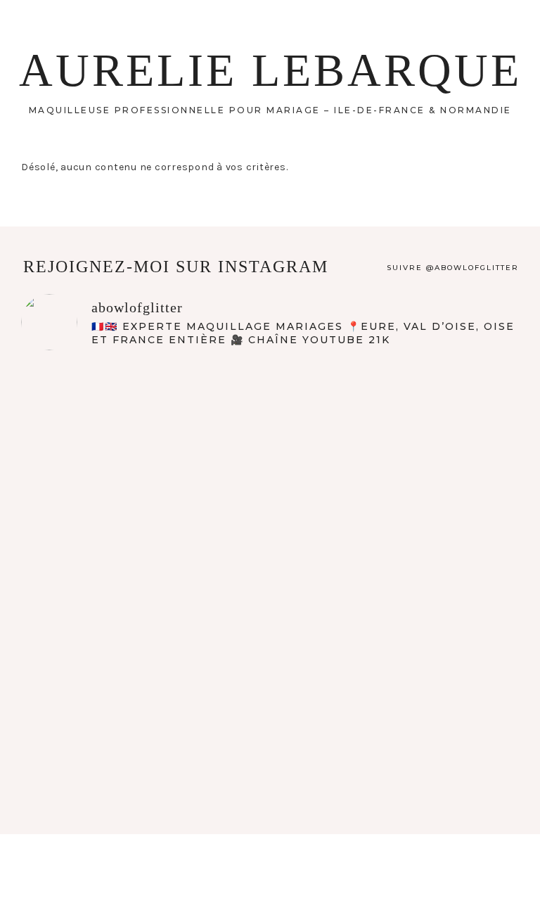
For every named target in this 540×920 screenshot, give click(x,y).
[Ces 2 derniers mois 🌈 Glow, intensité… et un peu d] (395, 436)
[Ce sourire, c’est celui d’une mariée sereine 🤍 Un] (144, 579)
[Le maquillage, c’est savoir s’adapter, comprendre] (144, 721)
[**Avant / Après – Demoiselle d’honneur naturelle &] (395, 579)
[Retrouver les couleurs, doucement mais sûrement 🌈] (144, 436)
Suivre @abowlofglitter (453, 267)
